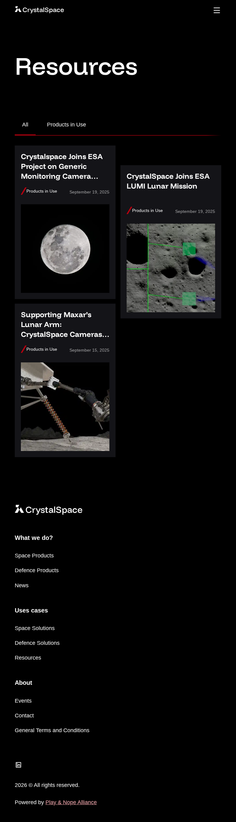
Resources (28, 658)
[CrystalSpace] (39, 10)
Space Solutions (35, 628)
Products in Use (66, 125)
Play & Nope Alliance (71, 802)
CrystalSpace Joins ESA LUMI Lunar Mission (168, 180)
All (25, 125)
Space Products (34, 556)
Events (23, 701)
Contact (24, 715)
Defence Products (37, 570)
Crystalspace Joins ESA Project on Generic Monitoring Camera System (62, 171)
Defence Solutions (37, 643)
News (22, 585)
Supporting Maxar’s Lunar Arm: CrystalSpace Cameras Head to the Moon (61, 329)
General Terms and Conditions (52, 730)
